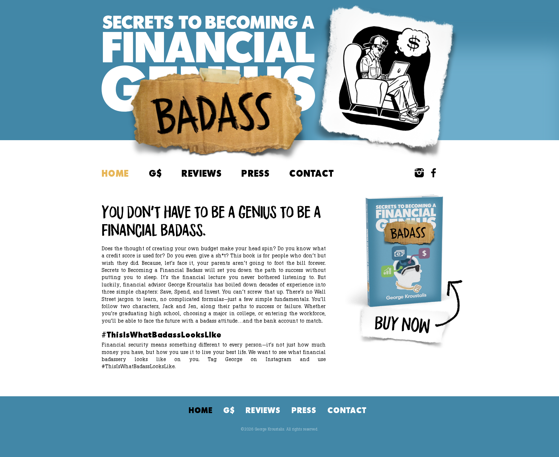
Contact (311, 173)
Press (255, 173)
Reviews (201, 173)
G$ (155, 173)
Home (115, 173)
